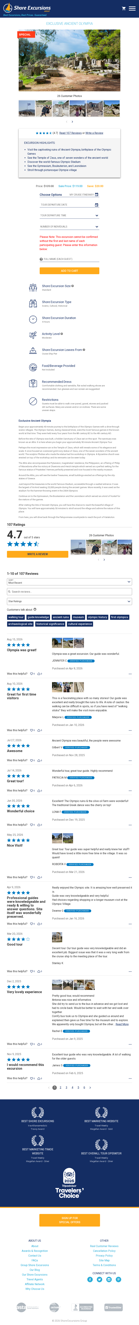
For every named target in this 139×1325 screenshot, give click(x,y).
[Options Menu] (130, 674)
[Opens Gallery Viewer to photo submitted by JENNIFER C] (94, 108)
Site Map (104, 1260)
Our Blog (35, 1270)
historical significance (50, 624)
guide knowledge (38, 617)
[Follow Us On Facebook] (90, 1279)
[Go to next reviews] (90, 1087)
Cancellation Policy (104, 1251)
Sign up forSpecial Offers (69, 1220)
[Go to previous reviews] (48, 1087)
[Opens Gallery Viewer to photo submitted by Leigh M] (78, 108)
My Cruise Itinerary (82, 194)
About (34, 1246)
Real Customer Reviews (104, 1246)
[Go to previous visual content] (66, 121)
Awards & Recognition (35, 1251)
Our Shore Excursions (34, 1274)
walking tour (16, 617)
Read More (122, 1024)
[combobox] (69, 581)
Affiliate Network (35, 1284)
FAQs (35, 1260)
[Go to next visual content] (72, 121)
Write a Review (94, 133)
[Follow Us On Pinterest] (118, 1279)
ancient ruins (61, 617)
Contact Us (34, 1255)
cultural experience (80, 624)
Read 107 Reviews (70, 133)
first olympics (119, 617)
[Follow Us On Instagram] (109, 1279)
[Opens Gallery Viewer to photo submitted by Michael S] (27, 108)
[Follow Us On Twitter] (99, 1279)
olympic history (97, 617)
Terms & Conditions (104, 1265)
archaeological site (20, 624)
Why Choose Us (34, 1289)
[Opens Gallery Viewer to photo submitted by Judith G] (61, 108)
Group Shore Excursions (35, 1265)
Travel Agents (35, 1279)
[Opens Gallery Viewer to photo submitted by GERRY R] (44, 108)
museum (78, 617)
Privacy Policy (104, 1255)
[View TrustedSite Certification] (113, 1307)
